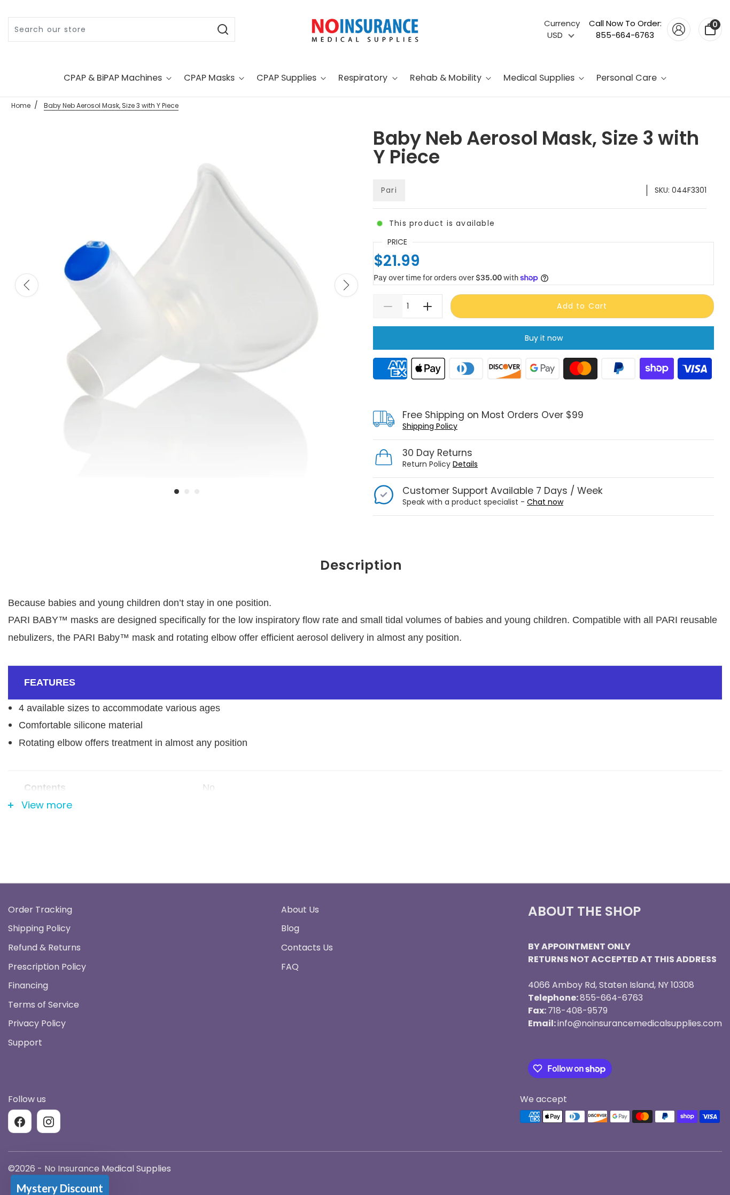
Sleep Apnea (365, 608)
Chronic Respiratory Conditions (365, 687)
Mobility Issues (365, 648)
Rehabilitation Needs (365, 727)
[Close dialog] (471, 440)
